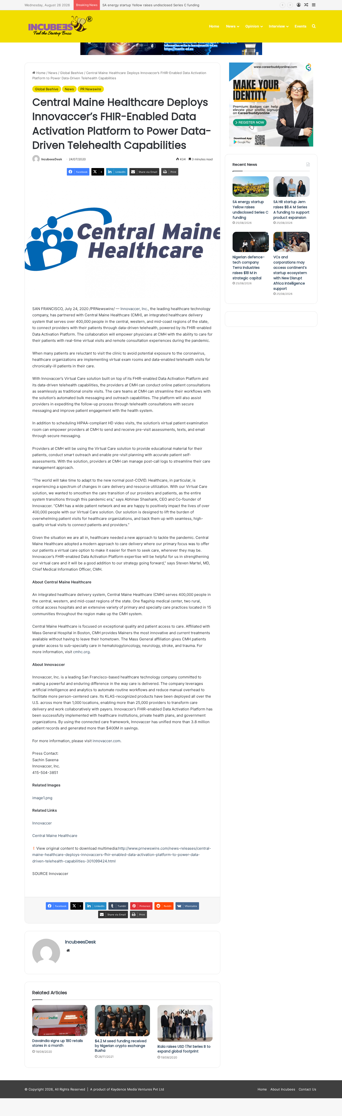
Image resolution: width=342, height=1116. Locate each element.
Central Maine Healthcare (54, 835)
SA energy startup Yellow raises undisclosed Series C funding (150, 5)
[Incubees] (59, 26)
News (231, 26)
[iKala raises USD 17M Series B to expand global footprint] (185, 1023)
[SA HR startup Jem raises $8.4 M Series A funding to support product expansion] (291, 186)
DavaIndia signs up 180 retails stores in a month (57, 1043)
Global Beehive (71, 73)
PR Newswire (90, 89)
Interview (277, 26)
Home (214, 26)
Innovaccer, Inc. (134, 308)
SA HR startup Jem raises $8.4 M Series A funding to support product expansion (291, 209)
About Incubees (282, 1089)
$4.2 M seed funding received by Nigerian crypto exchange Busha (120, 1045)
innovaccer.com (106, 740)
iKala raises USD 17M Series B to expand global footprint (184, 1049)
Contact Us (307, 1089)
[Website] (68, 950)
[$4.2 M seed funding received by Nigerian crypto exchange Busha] (122, 1020)
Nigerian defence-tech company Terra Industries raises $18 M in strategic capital (249, 268)
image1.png (42, 797)
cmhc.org (81, 651)
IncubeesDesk (51, 159)
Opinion (252, 26)
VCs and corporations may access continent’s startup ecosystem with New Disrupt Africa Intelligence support (290, 273)
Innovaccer (42, 823)
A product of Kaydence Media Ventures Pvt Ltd (127, 1089)
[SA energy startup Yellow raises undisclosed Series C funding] (251, 186)
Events (300, 26)
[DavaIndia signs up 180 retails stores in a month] (59, 1020)
